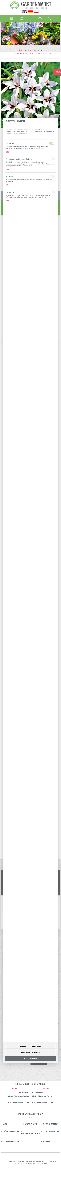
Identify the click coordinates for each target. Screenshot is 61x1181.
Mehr (7, 152)
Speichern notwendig (30, 1053)
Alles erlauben (30, 1058)
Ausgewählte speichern (30, 1046)
